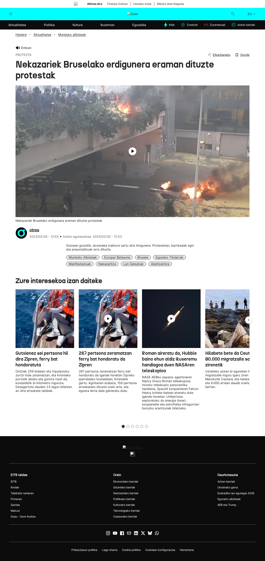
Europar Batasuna (117, 257)
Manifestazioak (80, 264)
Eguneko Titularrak (169, 257)
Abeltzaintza (160, 264)
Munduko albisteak (83, 257)
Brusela (143, 257)
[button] (248, 320)
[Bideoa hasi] (132, 151)
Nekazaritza (107, 264)
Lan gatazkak (133, 264)
